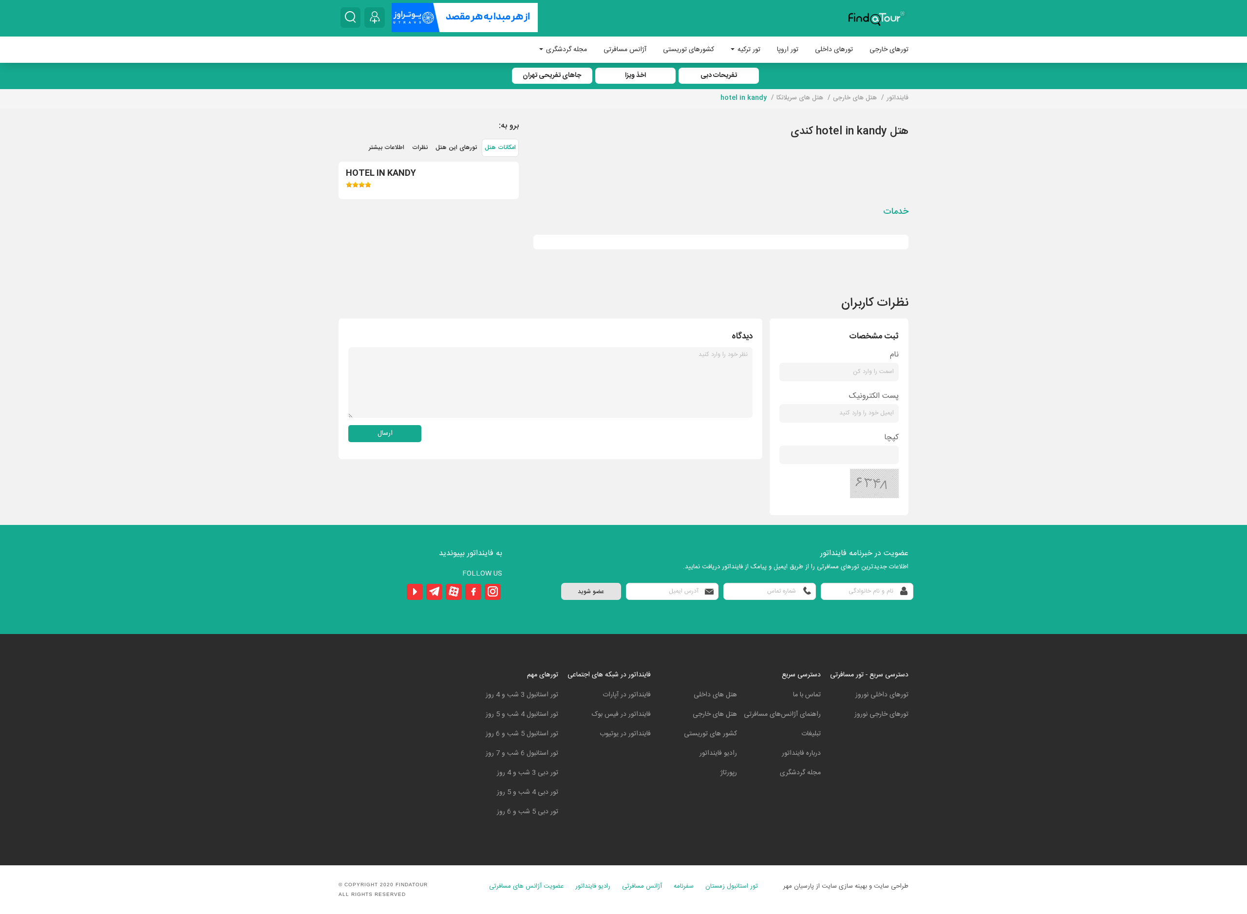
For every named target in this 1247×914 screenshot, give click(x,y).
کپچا (891, 437)
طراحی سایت (891, 886)
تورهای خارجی (888, 50)
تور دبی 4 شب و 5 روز (527, 792)
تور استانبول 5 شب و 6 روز (522, 734)
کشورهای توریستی (688, 50)
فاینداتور (897, 98)
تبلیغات (811, 734)
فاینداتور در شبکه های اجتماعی (609, 675)
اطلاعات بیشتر (386, 148)
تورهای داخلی (834, 50)
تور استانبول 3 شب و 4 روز (522, 695)
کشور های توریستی (710, 734)
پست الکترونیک (874, 396)
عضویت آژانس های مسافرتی (526, 886)
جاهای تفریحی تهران (552, 75)
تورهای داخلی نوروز (881, 695)
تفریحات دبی (718, 75)
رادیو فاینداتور (718, 753)
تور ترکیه (748, 50)
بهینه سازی (853, 886)
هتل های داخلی (715, 695)
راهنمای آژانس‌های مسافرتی (782, 714)
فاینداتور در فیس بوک (621, 714)
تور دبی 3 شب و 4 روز (527, 773)
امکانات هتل (500, 148)
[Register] (374, 17)
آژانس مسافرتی (625, 50)
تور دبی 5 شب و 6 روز (527, 812)
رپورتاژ (728, 773)
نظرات (420, 148)
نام (894, 354)
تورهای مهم (542, 675)
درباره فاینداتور (801, 753)
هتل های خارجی (715, 714)
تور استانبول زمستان (731, 886)
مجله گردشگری (565, 50)
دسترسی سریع (801, 675)
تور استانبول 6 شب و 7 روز (522, 753)
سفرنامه (684, 886)
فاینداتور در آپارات (627, 695)
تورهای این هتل (456, 148)
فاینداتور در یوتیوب (625, 734)
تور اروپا (787, 50)
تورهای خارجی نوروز (881, 714)
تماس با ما (807, 695)
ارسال (385, 433)
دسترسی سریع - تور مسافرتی (869, 675)
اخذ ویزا (635, 75)
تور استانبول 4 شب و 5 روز (522, 714)
